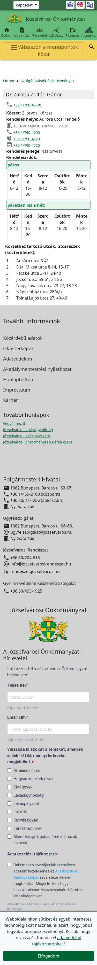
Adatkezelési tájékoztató (32, 854)
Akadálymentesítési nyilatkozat (37, 369)
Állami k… (88, 35)
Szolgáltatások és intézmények (47, 80)
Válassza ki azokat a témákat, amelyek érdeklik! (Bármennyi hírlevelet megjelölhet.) (45, 755)
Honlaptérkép (18, 379)
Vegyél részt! (14, 423)
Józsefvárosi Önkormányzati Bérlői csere (37, 442)
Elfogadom (48, 956)
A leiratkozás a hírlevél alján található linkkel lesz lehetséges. (42, 906)
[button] (91, 47)
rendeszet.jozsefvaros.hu (35, 572)
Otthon (6, 32)
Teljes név (17, 685)
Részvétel (39, 32)
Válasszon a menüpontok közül (48, 50)
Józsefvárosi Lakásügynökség (28, 429)
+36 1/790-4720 (26, 138)
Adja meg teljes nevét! (22, 708)
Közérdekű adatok (23, 338)
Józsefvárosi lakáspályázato (26, 435)
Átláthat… (56, 32)
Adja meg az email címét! (25, 740)
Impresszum (16, 390)
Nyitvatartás (22, 506)
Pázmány (72, 35)
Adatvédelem (17, 359)
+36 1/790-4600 (26, 132)
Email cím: (17, 717)
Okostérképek (18, 348)
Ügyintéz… (22, 32)
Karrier (10, 400)
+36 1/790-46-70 (27, 105)
